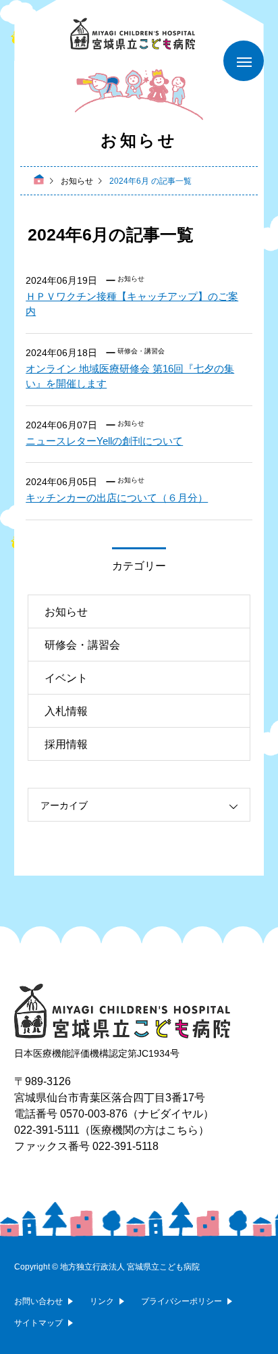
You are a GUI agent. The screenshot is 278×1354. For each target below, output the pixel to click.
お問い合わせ (38, 1301)
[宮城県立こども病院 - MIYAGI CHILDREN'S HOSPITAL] (139, 34)
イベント (66, 678)
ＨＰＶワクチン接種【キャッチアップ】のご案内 (132, 304)
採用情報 (66, 744)
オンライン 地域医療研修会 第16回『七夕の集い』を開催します (130, 376)
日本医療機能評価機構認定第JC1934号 (96, 1053)
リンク (102, 1301)
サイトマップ (38, 1323)
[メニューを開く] (243, 61)
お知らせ (130, 278)
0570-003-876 (94, 1114)
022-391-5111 (47, 1130)
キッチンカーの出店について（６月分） (117, 497)
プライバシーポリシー (181, 1301)
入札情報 (66, 711)
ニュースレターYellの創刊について (104, 441)
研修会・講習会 (141, 351)
